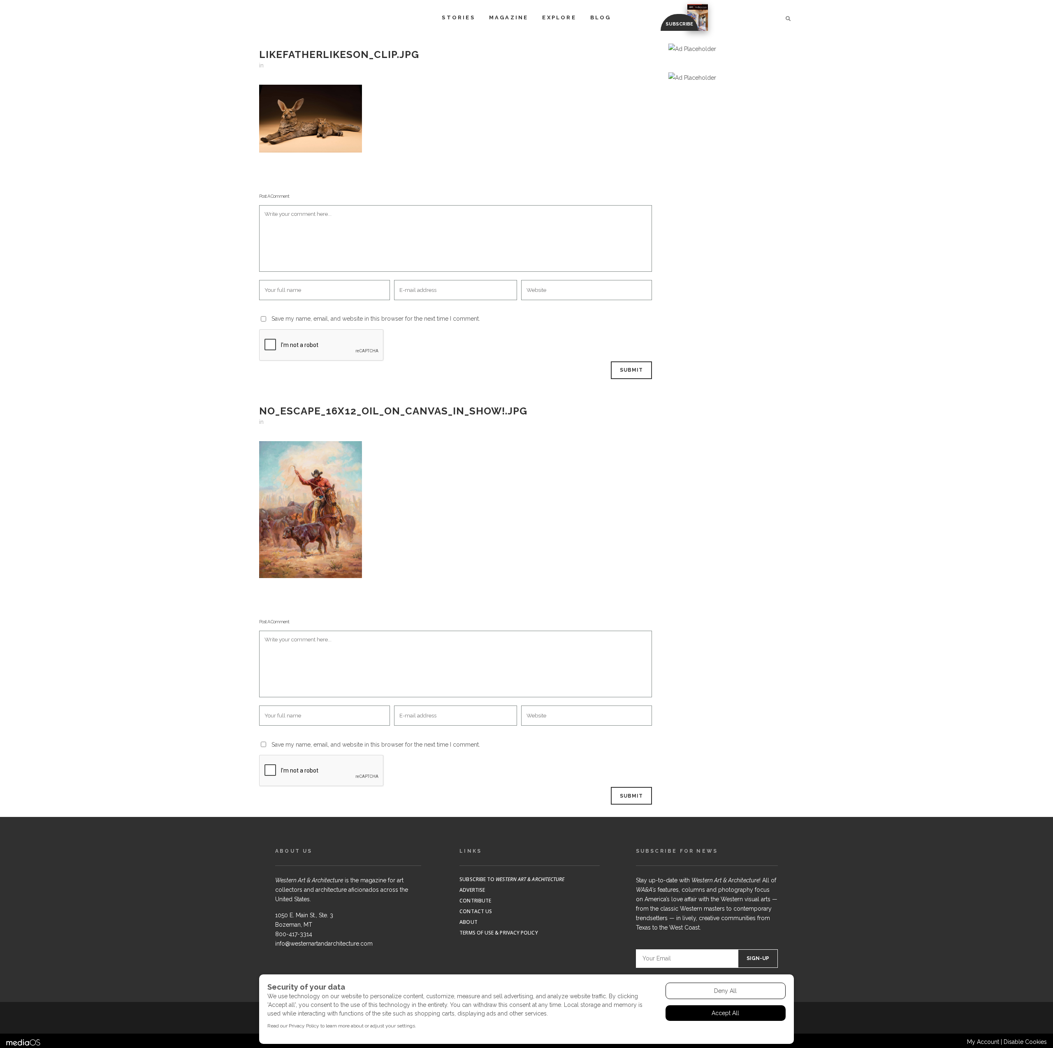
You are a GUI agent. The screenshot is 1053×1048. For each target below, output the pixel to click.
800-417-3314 (293, 934)
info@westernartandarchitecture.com (324, 943)
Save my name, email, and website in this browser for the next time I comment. (375, 318)
